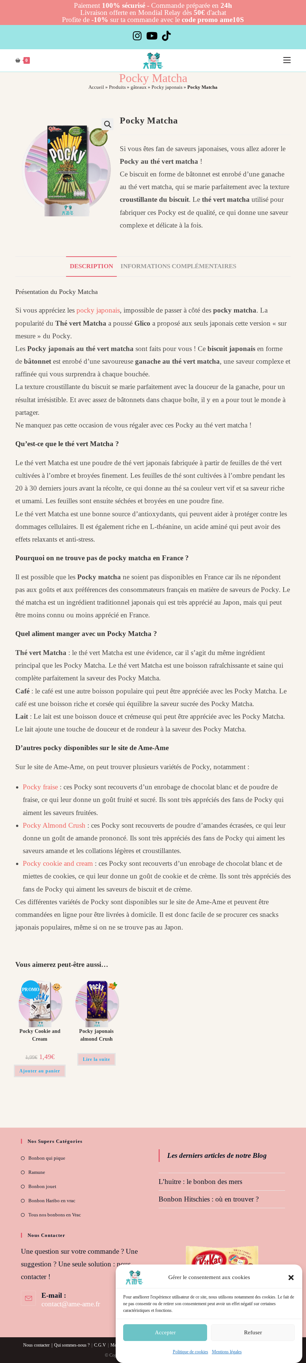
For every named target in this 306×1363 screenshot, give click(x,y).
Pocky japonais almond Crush (96, 1035)
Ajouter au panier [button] (39, 1071)
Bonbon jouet (42, 1186)
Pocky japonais (167, 87)
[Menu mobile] (287, 60)
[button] (291, 1277)
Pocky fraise (40, 787)
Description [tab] (91, 266)
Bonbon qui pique (46, 1158)
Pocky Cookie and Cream (39, 1035)
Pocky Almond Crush (54, 825)
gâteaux (139, 87)
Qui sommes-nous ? (72, 1345)
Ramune (36, 1172)
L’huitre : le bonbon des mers (200, 1181)
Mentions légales (227, 1351)
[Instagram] (138, 36)
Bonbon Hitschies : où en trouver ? (209, 1199)
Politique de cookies (190, 1351)
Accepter (165, 1332)
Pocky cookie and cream (58, 863)
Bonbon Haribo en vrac (51, 1200)
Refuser (253, 1332)
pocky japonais (98, 310)
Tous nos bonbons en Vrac (54, 1215)
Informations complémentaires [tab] (178, 266)
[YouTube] (152, 36)
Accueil (96, 87)
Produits (117, 87)
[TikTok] (166, 36)
